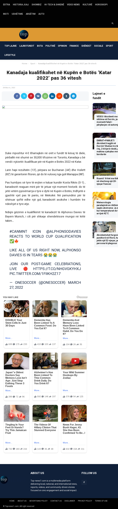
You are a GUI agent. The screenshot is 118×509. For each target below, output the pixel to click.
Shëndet (86, 46)
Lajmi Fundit (26, 46)
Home (24, 64)
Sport (109, 46)
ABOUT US (22, 501)
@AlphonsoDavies (63, 231)
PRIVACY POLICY (85, 501)
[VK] (38, 96)
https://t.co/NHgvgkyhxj (57, 269)
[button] (112, 23)
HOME (12, 501)
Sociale (98, 46)
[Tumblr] (66, 96)
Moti (6, 14)
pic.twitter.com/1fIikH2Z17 (35, 274)
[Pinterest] (31, 96)
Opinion (62, 46)
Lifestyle (9, 55)
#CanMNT (18, 231)
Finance (74, 46)
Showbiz (36, 4)
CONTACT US (56, 501)
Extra (6, 4)
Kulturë (87, 4)
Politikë (50, 46)
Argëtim (30, 14)
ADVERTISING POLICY (38, 501)
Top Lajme (10, 46)
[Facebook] (17, 96)
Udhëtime (17, 14)
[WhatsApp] (45, 96)
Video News (73, 4)
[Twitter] (24, 96)
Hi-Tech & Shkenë (54, 4)
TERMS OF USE (101, 501)
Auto (41, 14)
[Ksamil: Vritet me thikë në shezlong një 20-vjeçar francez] (104, 170)
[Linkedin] (52, 96)
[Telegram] (73, 96)
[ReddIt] (59, 96)
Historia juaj (21, 4)
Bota (40, 46)
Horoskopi (101, 4)
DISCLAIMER (70, 501)
